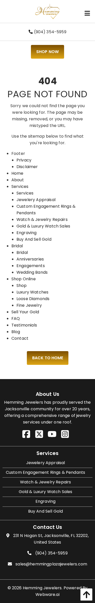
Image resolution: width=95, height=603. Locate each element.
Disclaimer (27, 167)
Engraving (26, 233)
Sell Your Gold (25, 312)
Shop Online (23, 279)
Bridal (17, 246)
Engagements (30, 266)
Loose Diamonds (32, 299)
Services (19, 186)
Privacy (23, 160)
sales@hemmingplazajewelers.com (51, 564)
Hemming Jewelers (42, 588)
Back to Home (47, 358)
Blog (15, 332)
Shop (21, 285)
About (17, 180)
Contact (19, 338)
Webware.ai (47, 594)
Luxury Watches (32, 292)
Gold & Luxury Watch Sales (43, 226)
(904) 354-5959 (49, 32)
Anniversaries (30, 259)
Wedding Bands (32, 272)
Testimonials (24, 325)
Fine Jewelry (29, 305)
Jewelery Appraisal (35, 200)
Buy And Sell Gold (33, 239)
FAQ (15, 318)
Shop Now (47, 52)
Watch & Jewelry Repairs (42, 219)
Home (17, 173)
